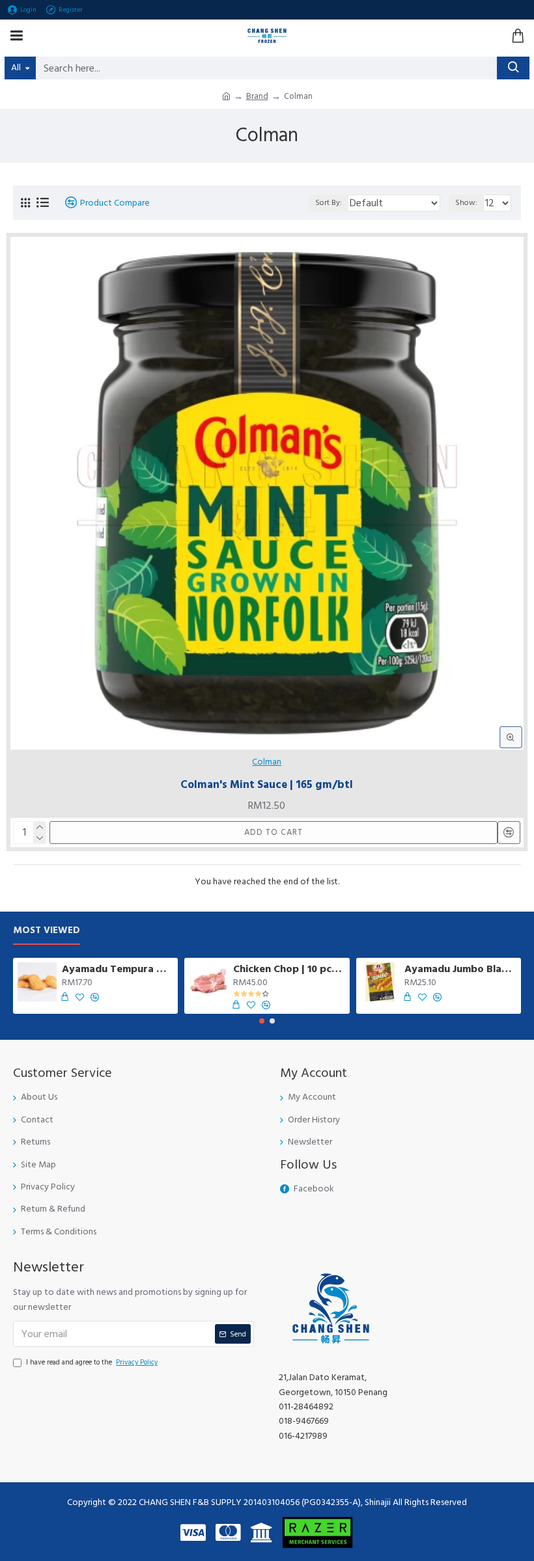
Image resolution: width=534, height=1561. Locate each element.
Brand (257, 96)
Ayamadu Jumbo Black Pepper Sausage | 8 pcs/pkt (460, 969)
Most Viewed (46, 931)
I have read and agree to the (92, 1362)
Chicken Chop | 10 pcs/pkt (288, 969)
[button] (261, 1021)
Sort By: (328, 202)
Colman (266, 761)
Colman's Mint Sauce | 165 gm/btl (266, 784)
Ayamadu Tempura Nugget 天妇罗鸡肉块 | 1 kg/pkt (117, 969)
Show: (466, 202)
